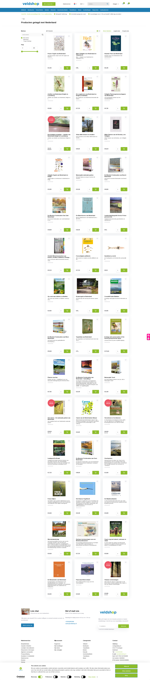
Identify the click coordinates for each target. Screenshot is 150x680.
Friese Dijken (52, 499)
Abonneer (123, 626)
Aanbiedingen (87, 10)
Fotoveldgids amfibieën (83, 256)
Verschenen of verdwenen (112, 418)
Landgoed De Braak (54, 458)
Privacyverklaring (25, 654)
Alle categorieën (48, 4)
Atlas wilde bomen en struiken (85, 134)
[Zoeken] (108, 4)
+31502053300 (69, 621)
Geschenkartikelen (62, 10)
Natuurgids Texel (109, 377)
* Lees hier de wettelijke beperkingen (106, 629)
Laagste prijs (117, 31)
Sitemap (23, 662)
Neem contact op (27, 625)
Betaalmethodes (25, 644)
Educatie (53, 10)
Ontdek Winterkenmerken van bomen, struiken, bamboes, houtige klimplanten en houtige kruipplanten (59, 257)
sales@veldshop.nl (71, 623)
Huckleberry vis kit (110, 256)
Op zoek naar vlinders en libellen (58, 296)
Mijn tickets (57, 648)
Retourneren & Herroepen (27, 650)
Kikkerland (25, 39)
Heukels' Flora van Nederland (113, 53)
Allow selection (126, 671)
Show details (92, 677)
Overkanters (108, 458)
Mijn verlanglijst (58, 650)
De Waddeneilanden (110, 499)
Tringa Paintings (27, 41)
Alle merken (26, 37)
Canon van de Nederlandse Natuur (86, 418)
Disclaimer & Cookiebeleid (27, 656)
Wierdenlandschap (53, 539)
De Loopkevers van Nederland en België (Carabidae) (86, 94)
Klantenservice (66, 4)
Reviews (23, 660)
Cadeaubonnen (104, 10)
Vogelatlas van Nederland (84, 337)
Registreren (57, 644)
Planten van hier (53, 377)
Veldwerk (23, 10)
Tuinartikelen (39, 10)
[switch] (55, 677)
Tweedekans (72, 10)
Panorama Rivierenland (83, 579)
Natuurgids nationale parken (84, 175)
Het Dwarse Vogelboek (83, 499)
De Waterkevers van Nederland (85, 215)
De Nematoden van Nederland (57, 579)
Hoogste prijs (125, 31)
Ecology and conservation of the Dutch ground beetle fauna (114, 337)
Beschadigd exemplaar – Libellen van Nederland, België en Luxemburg (59, 135)
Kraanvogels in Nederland (84, 296)
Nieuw (79, 10)
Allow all (126, 666)
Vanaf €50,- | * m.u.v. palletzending (36, 14)
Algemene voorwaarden (27, 652)
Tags (23, 18)
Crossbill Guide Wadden (111, 296)
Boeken (47, 10)
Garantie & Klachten (26, 646)
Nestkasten (31, 10)
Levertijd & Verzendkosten (27, 648)
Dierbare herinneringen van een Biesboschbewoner (86, 540)
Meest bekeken (107, 31)
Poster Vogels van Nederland (56, 53)
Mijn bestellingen (58, 646)
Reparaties (95, 10)
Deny (126, 675)
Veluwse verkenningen (111, 579)
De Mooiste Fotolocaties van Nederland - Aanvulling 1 (85, 378)
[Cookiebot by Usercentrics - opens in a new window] (21, 677)
